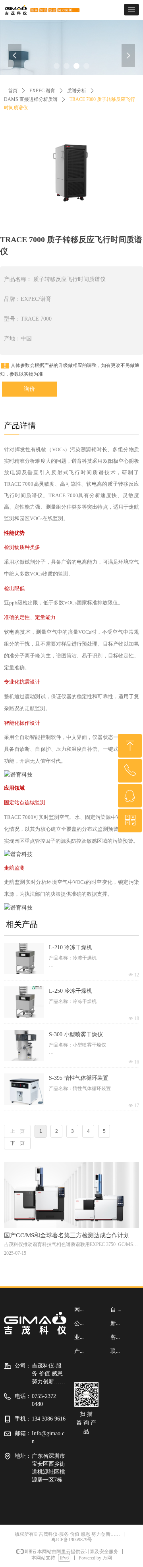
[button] (131, 9)
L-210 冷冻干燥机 (70, 947)
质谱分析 (76, 90)
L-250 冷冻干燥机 (70, 991)
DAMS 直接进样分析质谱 (31, 99)
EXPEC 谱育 (42, 90)
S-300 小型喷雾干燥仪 (76, 1034)
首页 (12, 90)
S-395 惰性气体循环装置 (78, 1078)
